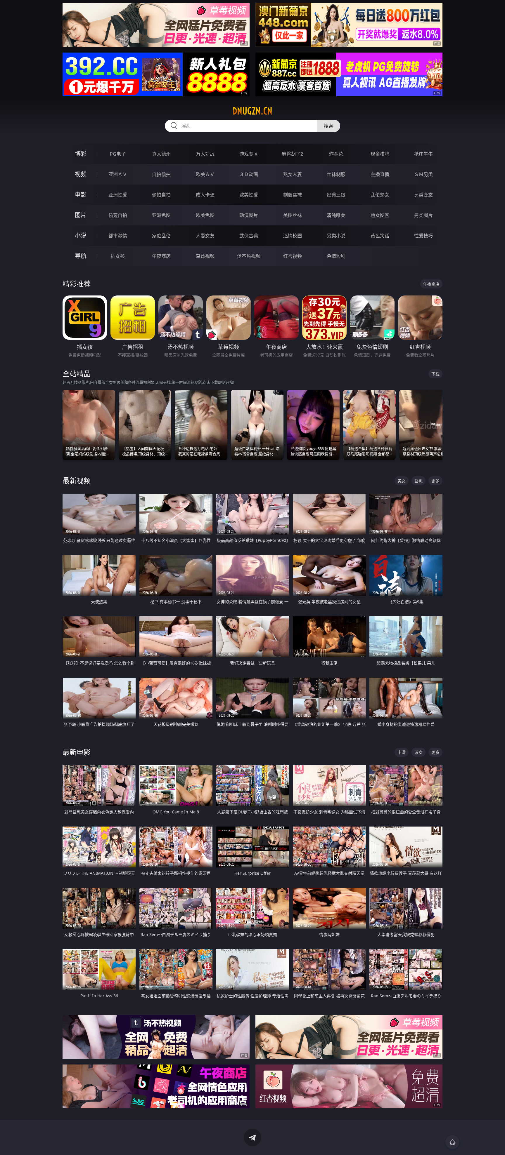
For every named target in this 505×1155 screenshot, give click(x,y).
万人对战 (205, 154)
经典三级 (336, 195)
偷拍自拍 (161, 195)
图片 (81, 215)
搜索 (328, 126)
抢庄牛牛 (423, 154)
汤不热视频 (248, 256)
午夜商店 (161, 256)
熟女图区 (380, 215)
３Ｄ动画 (248, 174)
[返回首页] (452, 1142)
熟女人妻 (292, 174)
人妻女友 (205, 235)
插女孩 (118, 256)
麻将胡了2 (292, 154)
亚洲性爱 (117, 195)
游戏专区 (248, 154)
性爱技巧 (423, 235)
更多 (435, 480)
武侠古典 (248, 235)
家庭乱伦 (161, 235)
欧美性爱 (248, 195)
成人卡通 (205, 195)
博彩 (81, 154)
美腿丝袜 (292, 215)
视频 (81, 174)
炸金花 (336, 154)
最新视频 (77, 480)
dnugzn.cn (252, 111)
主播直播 (380, 174)
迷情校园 (292, 235)
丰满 (401, 752)
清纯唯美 (336, 215)
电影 (81, 195)
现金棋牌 (380, 154)
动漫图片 (248, 215)
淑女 (418, 752)
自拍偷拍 (161, 174)
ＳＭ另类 (423, 174)
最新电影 (77, 752)
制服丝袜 (292, 195)
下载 (435, 374)
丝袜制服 (336, 174)
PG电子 (118, 154)
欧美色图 (205, 215)
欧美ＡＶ (205, 174)
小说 (81, 235)
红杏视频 (292, 256)
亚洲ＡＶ (117, 174)
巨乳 (418, 480)
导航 (81, 256)
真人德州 (161, 154)
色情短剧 (336, 256)
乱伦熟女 (380, 195)
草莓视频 (205, 256)
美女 (401, 480)
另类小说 (336, 235)
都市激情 (117, 235)
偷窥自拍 (117, 215)
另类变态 (423, 195)
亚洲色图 (161, 215)
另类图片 (423, 215)
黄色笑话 (380, 235)
